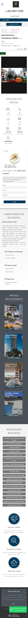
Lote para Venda (14, 451)
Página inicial (4, 29)
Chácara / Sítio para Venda (14, 479)
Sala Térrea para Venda (14, 494)
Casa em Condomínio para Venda (14, 468)
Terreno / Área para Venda (14, 455)
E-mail (4, 190)
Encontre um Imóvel (12, 599)
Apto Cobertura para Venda (14, 497)
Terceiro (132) (20, 599)
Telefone (4, 195)
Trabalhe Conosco (11, 595)
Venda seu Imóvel (11, 597)
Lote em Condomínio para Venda (14, 475)
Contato (4, 598)
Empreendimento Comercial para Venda (14, 459)
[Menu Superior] (2, 4)
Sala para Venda (14, 471)
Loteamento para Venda (14, 505)
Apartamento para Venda (14, 444)
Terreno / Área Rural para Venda (14, 464)
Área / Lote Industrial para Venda (14, 486)
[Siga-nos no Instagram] (14, 604)
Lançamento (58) (21, 597)
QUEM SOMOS (15, 16)
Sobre (3, 596)
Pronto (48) (20, 595)
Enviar (14, 202)
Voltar (20, 49)
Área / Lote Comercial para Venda (14, 501)
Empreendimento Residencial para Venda (14, 439)
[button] (3, 75)
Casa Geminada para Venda (14, 483)
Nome (4, 185)
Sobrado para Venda (14, 490)
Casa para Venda (14, 447)
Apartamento (13, 31)
